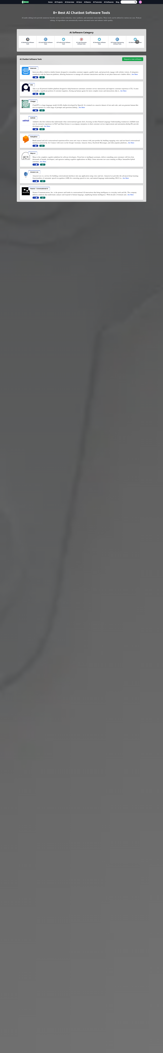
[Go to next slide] (137, 42)
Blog (117, 2)
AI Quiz (79, 2)
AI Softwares (109, 2)
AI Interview (69, 2)
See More (135, 74)
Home (50, 2)
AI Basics (87, 2)
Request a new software (132, 59)
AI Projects (59, 2)
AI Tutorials (97, 2)
